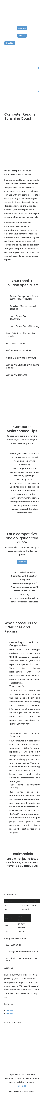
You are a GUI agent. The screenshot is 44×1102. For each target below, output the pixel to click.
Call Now (22, 28)
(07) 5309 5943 (13, 945)
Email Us (9, 43)
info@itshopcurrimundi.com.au (24, 951)
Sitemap (22, 1085)
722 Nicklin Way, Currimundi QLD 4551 (21, 959)
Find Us (22, 35)
